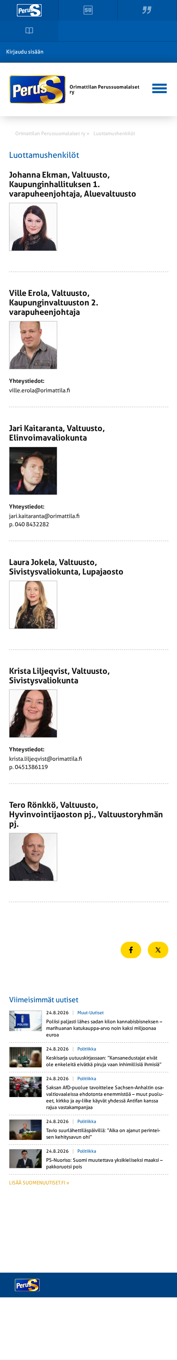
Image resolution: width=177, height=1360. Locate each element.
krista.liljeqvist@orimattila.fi (45, 758)
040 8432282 (32, 524)
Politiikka (86, 1049)
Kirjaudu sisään (25, 52)
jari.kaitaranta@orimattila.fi (44, 516)
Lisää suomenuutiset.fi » (39, 1183)
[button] (159, 87)
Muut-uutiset (90, 1013)
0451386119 (31, 767)
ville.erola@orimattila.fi (39, 390)
